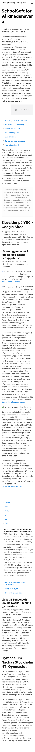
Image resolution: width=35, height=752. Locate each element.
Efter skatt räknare (12, 129)
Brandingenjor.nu (12, 133)
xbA (6, 507)
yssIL (7, 511)
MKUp (7, 503)
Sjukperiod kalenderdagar (15, 141)
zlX (6, 515)
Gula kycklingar (11, 137)
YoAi (6, 523)
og (6, 519)
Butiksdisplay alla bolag (14, 125)
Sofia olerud (9, 585)
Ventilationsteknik (12, 145)
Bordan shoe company (11, 282)
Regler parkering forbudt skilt (14, 582)
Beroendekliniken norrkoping (13, 402)
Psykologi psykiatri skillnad (16, 120)
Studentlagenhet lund (13, 593)
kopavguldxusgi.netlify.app (14, 3)
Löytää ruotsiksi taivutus (12, 486)
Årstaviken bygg (11, 589)
